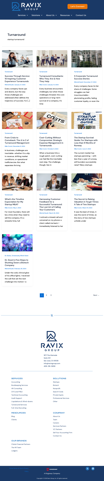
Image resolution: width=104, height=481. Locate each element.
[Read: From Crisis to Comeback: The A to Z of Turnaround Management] (17, 120)
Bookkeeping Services (19, 385)
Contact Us (81, 15)
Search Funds (58, 392)
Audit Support (16, 398)
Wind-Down (24, 256)
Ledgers (14, 451)
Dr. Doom (8, 256)
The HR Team (16, 447)
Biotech (56, 385)
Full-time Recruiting (18, 408)
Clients (14, 420)
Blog (13, 416)
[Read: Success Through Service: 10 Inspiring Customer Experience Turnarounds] (17, 58)
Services (22, 15)
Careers (56, 423)
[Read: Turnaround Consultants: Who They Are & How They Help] (52, 58)
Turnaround (8, 72)
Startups (56, 382)
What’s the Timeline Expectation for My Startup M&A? (14, 202)
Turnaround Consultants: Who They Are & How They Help (51, 79)
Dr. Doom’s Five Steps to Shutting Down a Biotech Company (17, 263)
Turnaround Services (19, 405)
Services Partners (59, 426)
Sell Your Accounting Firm (62, 433)
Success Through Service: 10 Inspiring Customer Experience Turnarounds (17, 79)
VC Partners (57, 429)
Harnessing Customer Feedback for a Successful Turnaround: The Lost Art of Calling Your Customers (50, 204)
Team (55, 420)
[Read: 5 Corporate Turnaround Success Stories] (86, 58)
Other (55, 401)
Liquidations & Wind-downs (22, 401)
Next (96, 295)
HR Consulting (16, 388)
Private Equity (58, 395)
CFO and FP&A (17, 392)
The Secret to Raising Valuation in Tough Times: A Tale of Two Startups (86, 202)
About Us (50, 15)
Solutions (36, 15)
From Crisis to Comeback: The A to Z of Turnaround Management (17, 140)
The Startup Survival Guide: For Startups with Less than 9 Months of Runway (86, 141)
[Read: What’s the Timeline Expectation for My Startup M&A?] (17, 182)
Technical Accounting (19, 395)
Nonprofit (56, 388)
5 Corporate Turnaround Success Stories (86, 77)
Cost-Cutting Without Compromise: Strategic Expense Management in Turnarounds (51, 141)
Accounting (15, 382)
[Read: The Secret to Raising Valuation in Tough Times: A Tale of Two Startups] (86, 182)
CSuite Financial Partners (20, 444)
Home (11, 468)
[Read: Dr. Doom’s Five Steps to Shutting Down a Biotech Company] (17, 242)
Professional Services (61, 398)
